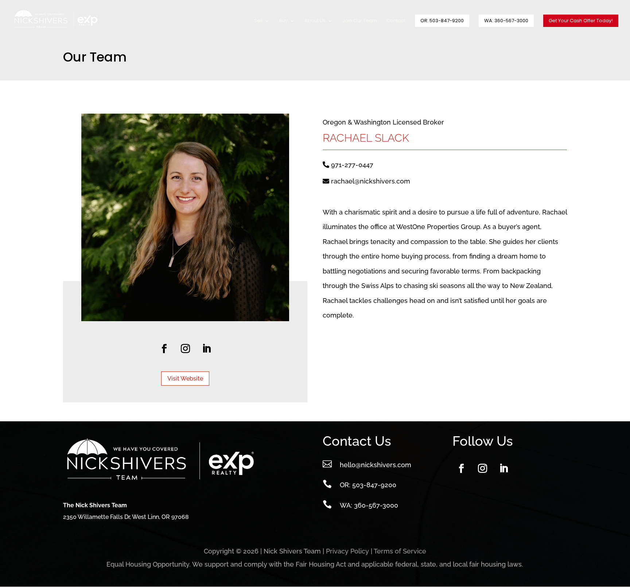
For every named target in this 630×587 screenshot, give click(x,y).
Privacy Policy (347, 551)
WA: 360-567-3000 (506, 20)
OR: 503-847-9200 (442, 20)
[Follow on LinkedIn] (206, 349)
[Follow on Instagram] (185, 349)
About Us (315, 21)
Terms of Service (400, 551)
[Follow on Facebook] (164, 349)
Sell (258, 21)
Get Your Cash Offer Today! (581, 20)
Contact (395, 21)
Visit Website (185, 378)
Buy (283, 21)
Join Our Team (359, 21)
